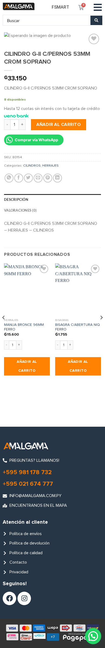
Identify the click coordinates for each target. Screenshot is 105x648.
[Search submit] (96, 20)
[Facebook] (9, 598)
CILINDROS (32, 165)
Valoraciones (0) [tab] (20, 210)
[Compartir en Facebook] (18, 178)
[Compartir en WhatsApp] (9, 178)
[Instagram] (24, 598)
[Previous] (3, 328)
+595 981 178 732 (27, 472)
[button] (97, 7)
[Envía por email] (38, 178)
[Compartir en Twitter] (28, 178)
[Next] (101, 328)
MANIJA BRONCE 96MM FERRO (24, 327)
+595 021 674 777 (28, 484)
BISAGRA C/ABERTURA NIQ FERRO (77, 327)
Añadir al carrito (58, 124)
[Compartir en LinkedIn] (57, 178)
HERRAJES (50, 165)
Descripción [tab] (16, 199)
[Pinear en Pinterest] (47, 178)
